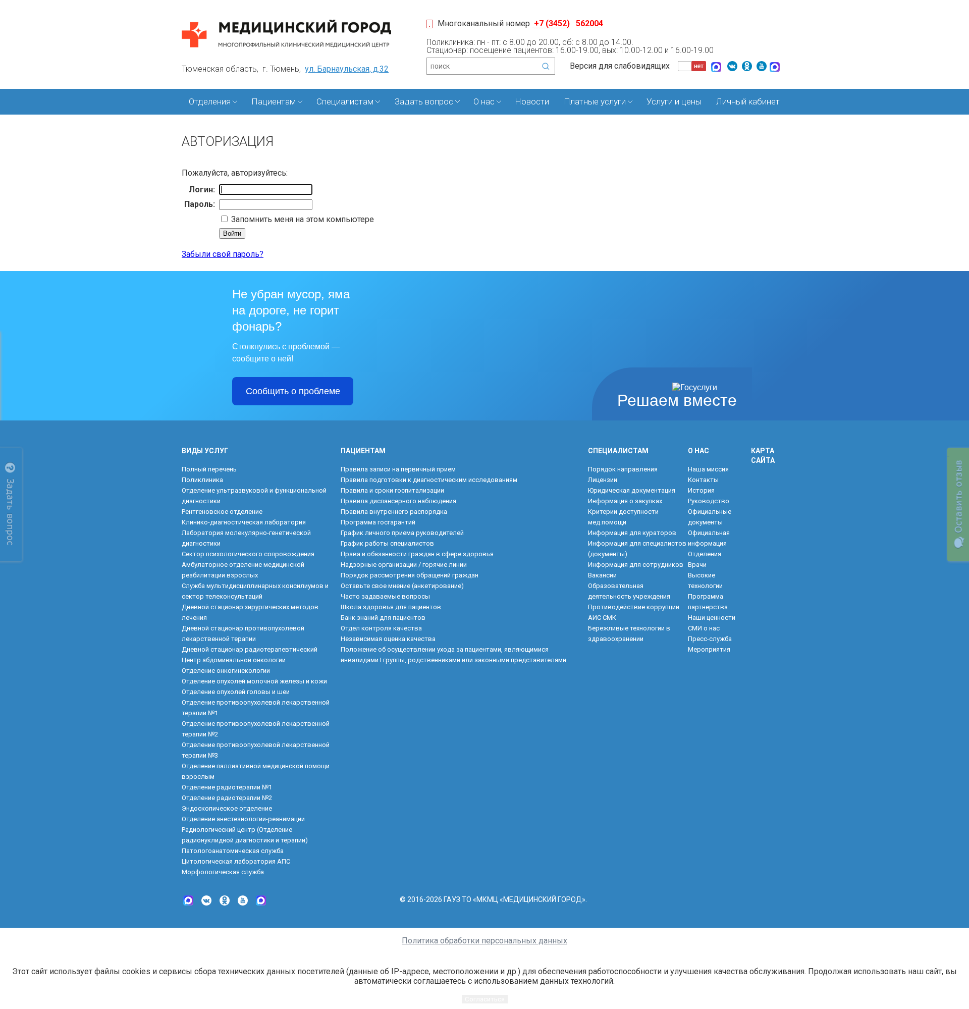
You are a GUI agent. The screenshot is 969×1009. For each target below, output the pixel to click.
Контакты (703, 480)
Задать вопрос (424, 101)
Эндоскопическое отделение (227, 808)
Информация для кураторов (632, 533)
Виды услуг (205, 451)
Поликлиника (202, 480)
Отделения (210, 101)
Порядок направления (623, 469)
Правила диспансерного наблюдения (398, 501)
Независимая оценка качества (388, 639)
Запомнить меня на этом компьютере (301, 219)
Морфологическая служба (223, 872)
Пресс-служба (710, 639)
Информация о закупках (625, 501)
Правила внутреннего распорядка (394, 511)
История (701, 490)
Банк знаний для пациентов (383, 617)
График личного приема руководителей (402, 533)
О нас (484, 101)
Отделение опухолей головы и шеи (236, 692)
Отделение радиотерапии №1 (227, 787)
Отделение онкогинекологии (226, 670)
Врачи (697, 564)
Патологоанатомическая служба (233, 851)
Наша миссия (708, 469)
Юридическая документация (631, 490)
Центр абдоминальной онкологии (234, 660)
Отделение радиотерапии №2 (227, 798)
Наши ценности (711, 617)
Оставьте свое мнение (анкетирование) (402, 586)
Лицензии (602, 480)
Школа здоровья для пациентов (391, 607)
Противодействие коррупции (633, 607)
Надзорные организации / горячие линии (404, 564)
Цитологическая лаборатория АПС (236, 861)
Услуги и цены (674, 101)
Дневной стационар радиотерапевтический (249, 649)
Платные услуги (595, 101)
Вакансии (602, 575)
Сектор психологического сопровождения (248, 554)
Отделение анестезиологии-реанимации (243, 819)
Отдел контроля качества (381, 628)
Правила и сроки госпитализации (392, 490)
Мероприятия (709, 649)
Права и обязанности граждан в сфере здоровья (417, 554)
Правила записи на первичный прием (398, 469)
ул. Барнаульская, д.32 (347, 69)
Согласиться (485, 999)
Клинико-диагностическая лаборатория (244, 522)
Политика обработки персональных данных (484, 940)
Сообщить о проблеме (293, 391)
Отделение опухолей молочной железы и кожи (254, 681)
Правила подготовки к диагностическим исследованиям (429, 480)
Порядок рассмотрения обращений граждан (409, 575)
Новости (532, 101)
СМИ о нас (704, 628)
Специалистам (344, 101)
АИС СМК (602, 617)
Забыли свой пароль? (222, 254)
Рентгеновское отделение (222, 511)
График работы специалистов (387, 543)
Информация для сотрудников (635, 564)
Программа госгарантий (378, 522)
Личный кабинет (748, 101)
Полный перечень (209, 469)
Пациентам (273, 101)
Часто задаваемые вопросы (385, 596)
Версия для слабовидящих (620, 66)
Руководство (708, 501)
